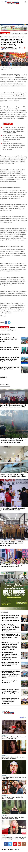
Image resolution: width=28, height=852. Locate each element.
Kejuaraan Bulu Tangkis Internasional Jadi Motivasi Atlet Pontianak (12, 509)
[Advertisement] (14, 12)
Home (1, 36)
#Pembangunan (11, 330)
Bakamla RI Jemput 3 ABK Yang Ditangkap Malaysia (10, 368)
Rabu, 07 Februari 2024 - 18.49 (10, 48)
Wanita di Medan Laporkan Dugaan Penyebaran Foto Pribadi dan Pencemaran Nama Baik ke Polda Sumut (10, 618)
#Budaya (12, 327)
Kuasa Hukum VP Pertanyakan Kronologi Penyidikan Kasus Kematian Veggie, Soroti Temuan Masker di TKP (11, 656)
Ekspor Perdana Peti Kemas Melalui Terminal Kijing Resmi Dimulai (10, 664)
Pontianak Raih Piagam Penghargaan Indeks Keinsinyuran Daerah (12, 565)
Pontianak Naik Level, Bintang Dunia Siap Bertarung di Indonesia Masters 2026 (13, 406)
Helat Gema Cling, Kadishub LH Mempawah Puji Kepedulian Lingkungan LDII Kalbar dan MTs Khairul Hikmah (11, 674)
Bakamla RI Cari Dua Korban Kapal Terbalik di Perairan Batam (9, 339)
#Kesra (3, 330)
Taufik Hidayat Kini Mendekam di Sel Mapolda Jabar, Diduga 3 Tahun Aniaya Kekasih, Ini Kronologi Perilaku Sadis (11, 627)
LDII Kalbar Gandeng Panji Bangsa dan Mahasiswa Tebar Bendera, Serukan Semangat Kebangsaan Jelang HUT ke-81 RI (14, 130)
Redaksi (4, 849)
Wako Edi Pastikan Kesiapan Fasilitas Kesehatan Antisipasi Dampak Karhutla (13, 475)
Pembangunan (21, 36)
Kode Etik (10, 849)
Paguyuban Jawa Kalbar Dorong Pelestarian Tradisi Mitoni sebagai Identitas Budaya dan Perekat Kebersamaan (14, 146)
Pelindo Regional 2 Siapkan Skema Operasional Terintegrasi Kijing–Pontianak (10, 700)
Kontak (16, 849)
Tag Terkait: (4, 327)
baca (21, 48)
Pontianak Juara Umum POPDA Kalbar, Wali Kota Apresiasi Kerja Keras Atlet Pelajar (10, 359)
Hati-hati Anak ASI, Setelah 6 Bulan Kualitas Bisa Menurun (9, 348)
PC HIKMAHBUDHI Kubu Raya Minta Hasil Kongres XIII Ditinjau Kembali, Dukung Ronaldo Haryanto (14, 138)
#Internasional (21, 327)
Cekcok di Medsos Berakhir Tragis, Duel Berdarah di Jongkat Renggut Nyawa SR (10, 691)
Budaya (5, 36)
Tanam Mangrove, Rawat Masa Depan (10, 681)
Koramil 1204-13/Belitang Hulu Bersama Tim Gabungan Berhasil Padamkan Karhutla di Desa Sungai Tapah (13, 440)
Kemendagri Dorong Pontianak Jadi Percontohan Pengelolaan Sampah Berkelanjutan (11, 543)
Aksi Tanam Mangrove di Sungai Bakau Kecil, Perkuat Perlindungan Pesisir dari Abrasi (11, 636)
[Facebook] (6, 322)
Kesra (16, 36)
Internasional (11, 36)
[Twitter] (9, 322)
